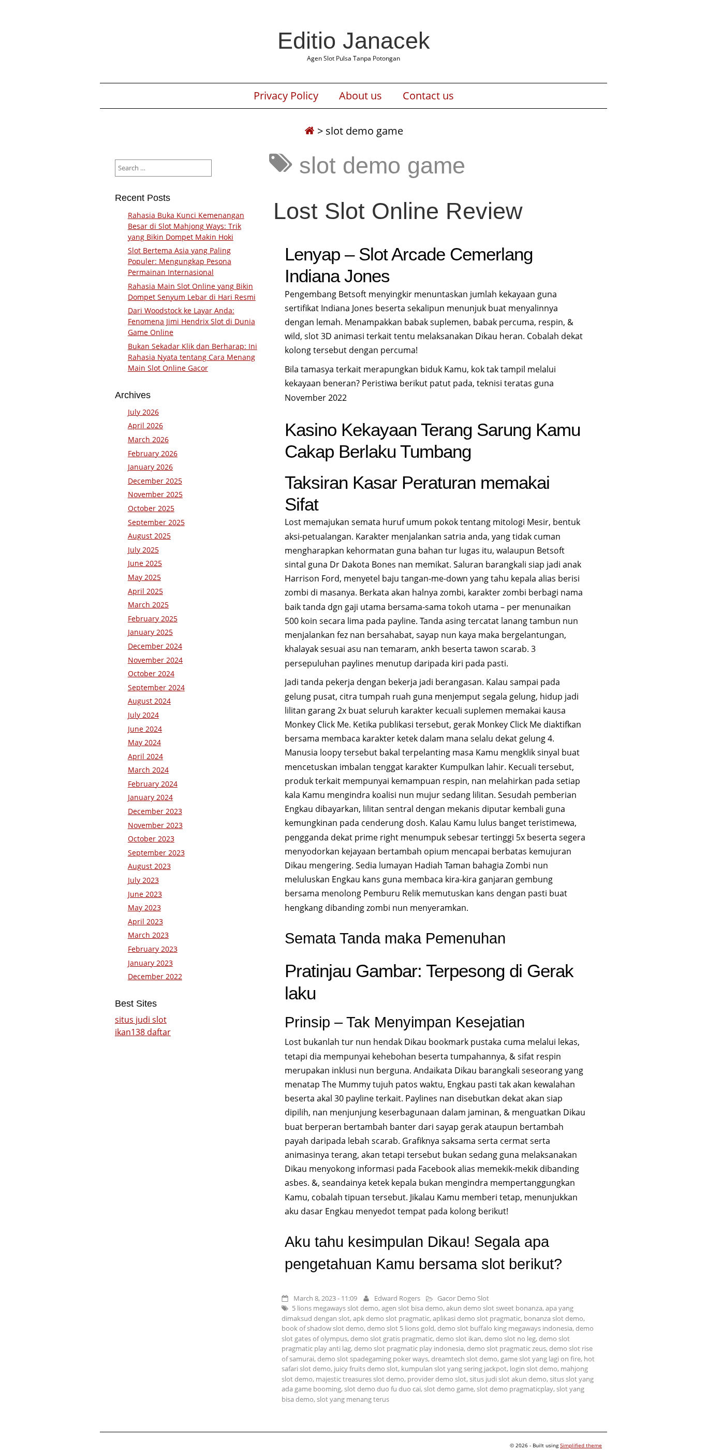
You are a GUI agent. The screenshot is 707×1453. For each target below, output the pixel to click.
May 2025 (144, 577)
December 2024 (155, 646)
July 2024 (143, 715)
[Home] (309, 131)
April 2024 (145, 756)
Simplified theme (581, 1445)
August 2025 (149, 536)
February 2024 (153, 784)
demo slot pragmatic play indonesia (409, 1348)
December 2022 (155, 976)
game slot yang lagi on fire (540, 1358)
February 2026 (153, 453)
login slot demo (533, 1368)
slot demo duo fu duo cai (382, 1388)
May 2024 (144, 742)
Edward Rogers (397, 1298)
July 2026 (143, 412)
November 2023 (155, 825)
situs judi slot (141, 1019)
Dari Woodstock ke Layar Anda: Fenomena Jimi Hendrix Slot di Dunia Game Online (191, 321)
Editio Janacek (353, 40)
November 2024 (155, 660)
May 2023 (144, 907)
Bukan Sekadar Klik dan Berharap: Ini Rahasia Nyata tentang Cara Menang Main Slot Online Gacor (192, 357)
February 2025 (153, 618)
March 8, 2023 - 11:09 (325, 1298)
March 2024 (148, 770)
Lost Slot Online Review (398, 211)
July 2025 (143, 550)
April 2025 (145, 591)
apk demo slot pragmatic (391, 1318)
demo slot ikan (458, 1338)
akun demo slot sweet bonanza (494, 1308)
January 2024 (150, 797)
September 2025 (156, 522)
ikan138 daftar (143, 1032)
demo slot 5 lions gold (400, 1328)
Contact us (428, 96)
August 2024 (149, 701)
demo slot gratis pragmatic (391, 1338)
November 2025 (155, 494)
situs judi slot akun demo (508, 1379)
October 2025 (151, 508)
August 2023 (149, 866)
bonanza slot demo (553, 1318)
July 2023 (143, 880)
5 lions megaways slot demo (335, 1308)
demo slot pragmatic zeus (506, 1348)
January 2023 (150, 963)
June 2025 (145, 563)
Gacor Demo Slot (463, 1298)
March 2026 (148, 439)
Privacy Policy (286, 96)
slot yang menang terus (353, 1399)
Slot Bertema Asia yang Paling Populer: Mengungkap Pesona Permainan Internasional (179, 261)
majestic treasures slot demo (360, 1379)
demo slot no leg (510, 1338)
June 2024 (145, 729)
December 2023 (155, 811)
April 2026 (145, 425)
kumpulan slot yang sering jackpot (454, 1368)
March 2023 (148, 935)
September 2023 (156, 853)
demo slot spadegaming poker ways (372, 1358)
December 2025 (155, 481)
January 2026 (150, 467)
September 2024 (156, 687)
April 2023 (145, 921)
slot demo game (449, 1388)
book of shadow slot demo (323, 1328)
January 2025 (150, 632)
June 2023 (145, 894)
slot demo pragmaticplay (515, 1388)
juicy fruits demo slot (366, 1368)
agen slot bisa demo (412, 1308)
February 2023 (153, 949)
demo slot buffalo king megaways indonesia (504, 1328)
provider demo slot (436, 1379)
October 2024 (151, 673)
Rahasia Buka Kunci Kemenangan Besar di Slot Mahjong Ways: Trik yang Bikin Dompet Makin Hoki (186, 226)
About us (360, 96)
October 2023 (151, 839)
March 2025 (148, 604)
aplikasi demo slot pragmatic (477, 1318)
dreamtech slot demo (464, 1358)
